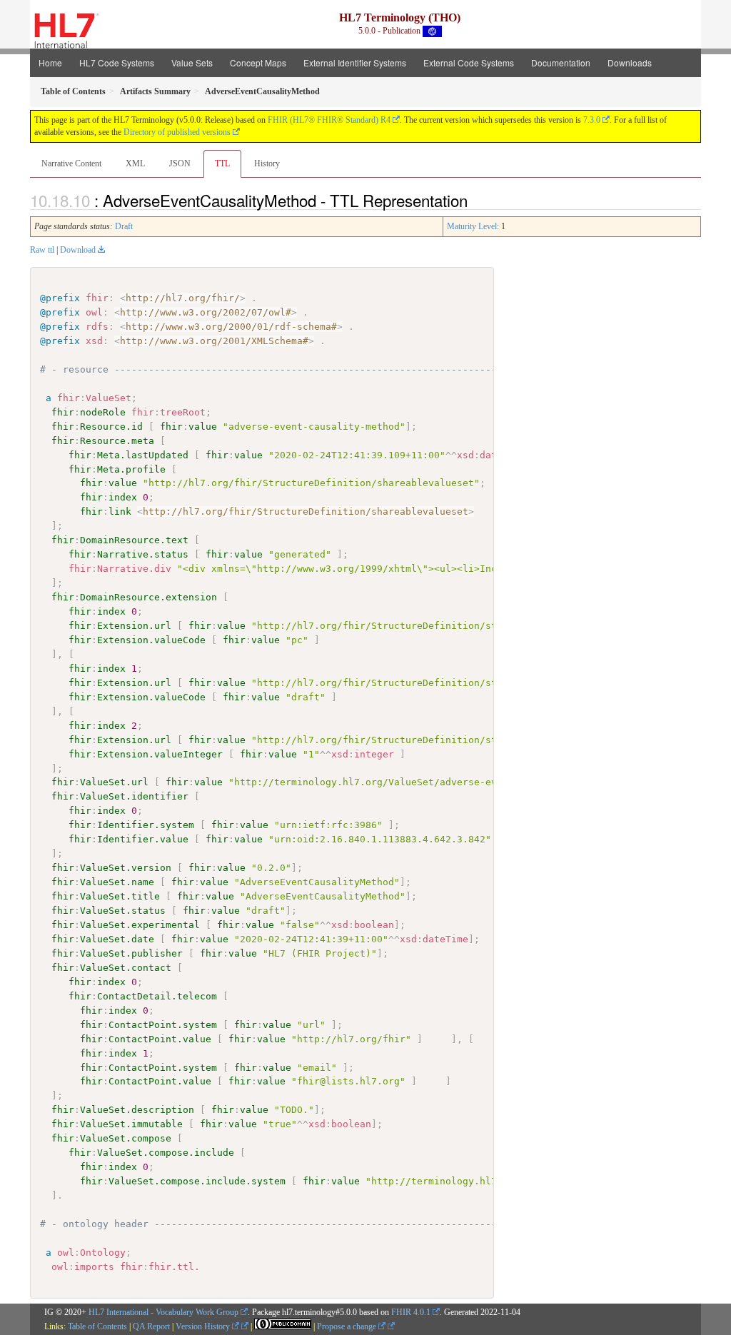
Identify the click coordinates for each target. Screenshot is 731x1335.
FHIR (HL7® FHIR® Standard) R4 (329, 120)
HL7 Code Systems (116, 62)
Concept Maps (258, 62)
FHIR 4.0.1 (410, 1312)
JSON (180, 163)
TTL (222, 163)
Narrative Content (71, 163)
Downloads (630, 62)
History (267, 163)
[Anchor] (475, 200)
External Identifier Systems (354, 62)
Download (78, 250)
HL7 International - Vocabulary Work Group (163, 1312)
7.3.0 (591, 120)
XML (135, 163)
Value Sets (192, 62)
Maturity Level (472, 226)
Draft (124, 226)
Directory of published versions (177, 132)
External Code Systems (468, 62)
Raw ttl (42, 250)
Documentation (560, 62)
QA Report (151, 1326)
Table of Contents (97, 1326)
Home (50, 62)
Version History (204, 1326)
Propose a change (347, 1326)
